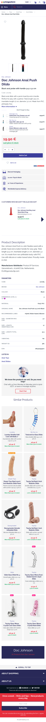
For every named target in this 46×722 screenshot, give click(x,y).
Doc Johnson (6, 77)
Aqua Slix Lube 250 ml (16, 122)
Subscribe (23, 708)
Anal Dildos (29, 12)
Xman (11, 126)
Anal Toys (19, 12)
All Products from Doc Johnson (23, 654)
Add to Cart (23, 155)
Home (3, 12)
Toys (10, 12)
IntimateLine (13, 114)
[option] (23, 213)
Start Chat (23, 391)
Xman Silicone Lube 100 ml (18, 128)
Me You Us (12, 120)
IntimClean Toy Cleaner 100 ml (19, 115)
